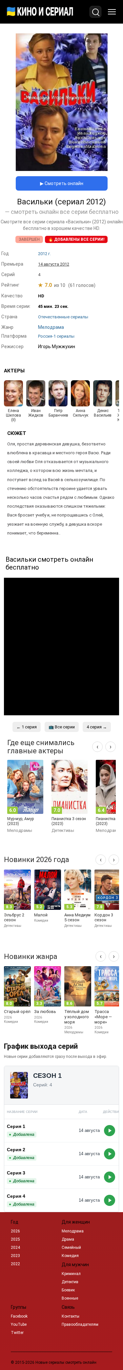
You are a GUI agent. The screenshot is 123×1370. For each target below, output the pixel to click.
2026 (15, 1231)
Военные (70, 1298)
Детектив (70, 1282)
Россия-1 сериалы (56, 336)
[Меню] (112, 12)
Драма (68, 1239)
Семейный (71, 1247)
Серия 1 (16, 1126)
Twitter (17, 1332)
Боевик (68, 1290)
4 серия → (97, 726)
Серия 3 (16, 1172)
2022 (15, 1264)
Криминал (71, 1273)
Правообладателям (80, 1324)
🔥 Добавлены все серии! (76, 239)
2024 (15, 1247)
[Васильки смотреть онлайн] (62, 169)
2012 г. (44, 253)
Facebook (19, 1316)
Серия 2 (16, 1149)
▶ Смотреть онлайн (61, 183)
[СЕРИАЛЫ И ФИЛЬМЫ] (40, 12)
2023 (15, 1255)
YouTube (19, 1324)
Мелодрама (73, 1231)
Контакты (70, 1316)
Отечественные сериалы (63, 316)
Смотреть (109, 1130)
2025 (15, 1239)
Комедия (70, 1255)
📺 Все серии (62, 726)
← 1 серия (26, 726)
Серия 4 (16, 1196)
